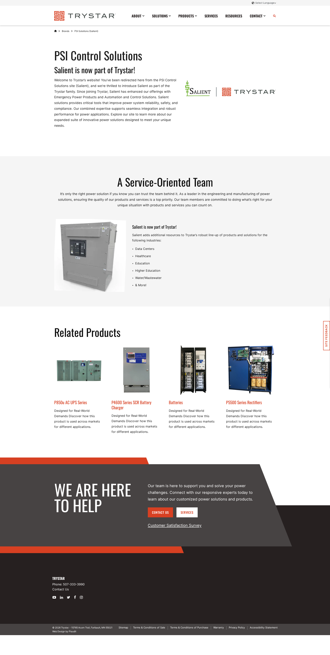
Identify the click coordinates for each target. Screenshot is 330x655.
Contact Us (160, 512)
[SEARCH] (274, 15)
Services (187, 512)
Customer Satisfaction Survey (174, 525)
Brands (65, 31)
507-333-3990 (74, 584)
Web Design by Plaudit (64, 631)
